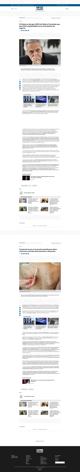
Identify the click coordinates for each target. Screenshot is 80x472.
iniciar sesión (37, 225)
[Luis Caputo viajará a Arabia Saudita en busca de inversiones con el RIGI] (26, 178)
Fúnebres (31, 5)
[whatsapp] (21, 30)
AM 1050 (58, 5)
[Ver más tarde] (20, 30)
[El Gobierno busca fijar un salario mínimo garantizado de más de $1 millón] (23, 200)
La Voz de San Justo (29, 192)
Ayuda (44, 467)
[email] (26, 30)
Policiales (27, 5)
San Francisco (18, 5)
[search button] (12, 5)
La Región (23, 5)
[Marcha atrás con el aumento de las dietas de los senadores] (26, 381)
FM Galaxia (62, 5)
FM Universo (66, 5)
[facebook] (23, 30)
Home (14, 5)
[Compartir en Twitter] (25, 30)
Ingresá (67, 8)
